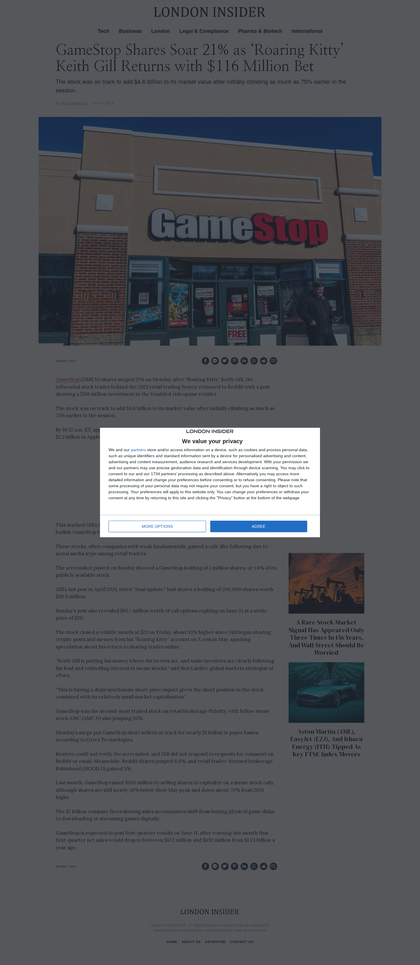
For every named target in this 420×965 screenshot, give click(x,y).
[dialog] (210, 483)
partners (138, 450)
